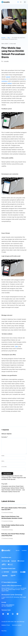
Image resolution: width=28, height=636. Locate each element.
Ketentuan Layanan (17, 625)
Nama (2, 455)
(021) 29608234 (10, 604)
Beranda (3, 37)
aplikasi (9, 83)
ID (18, 2)
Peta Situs (3, 630)
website (8, 77)
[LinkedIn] (8, 614)
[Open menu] (25, 2)
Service (17, 550)
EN (20, 2)
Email (2, 461)
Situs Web (4, 466)
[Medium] (17, 614)
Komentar (4, 437)
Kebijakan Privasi (5, 625)
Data (16, 346)
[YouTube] (12, 614)
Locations (24, 550)
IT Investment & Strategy (7, 512)
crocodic (6, 61)
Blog (9, 37)
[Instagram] (3, 614)
